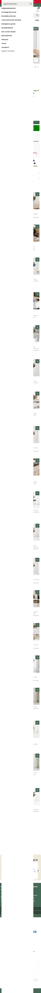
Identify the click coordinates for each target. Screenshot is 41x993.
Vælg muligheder (37, 194)
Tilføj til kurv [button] (37, 227)
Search (31, 4)
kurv (38, 11)
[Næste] (38, 870)
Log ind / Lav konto (8, 51)
